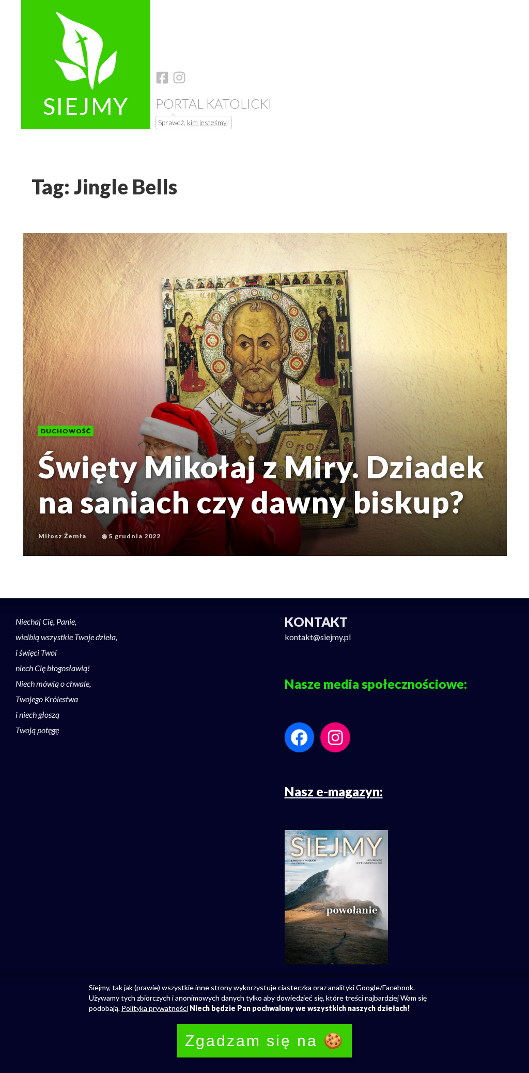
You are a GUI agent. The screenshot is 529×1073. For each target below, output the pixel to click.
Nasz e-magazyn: (334, 791)
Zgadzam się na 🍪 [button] (264, 1040)
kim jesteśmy (207, 122)
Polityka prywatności (154, 1008)
